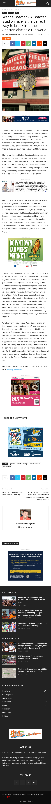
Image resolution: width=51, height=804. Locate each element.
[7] (25, 408)
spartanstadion (35, 464)
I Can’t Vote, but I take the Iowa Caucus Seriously (12, 493)
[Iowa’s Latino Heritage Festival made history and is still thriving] (9, 627)
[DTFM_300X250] (25, 270)
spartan (12, 464)
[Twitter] (17, 43)
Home (4, 9)
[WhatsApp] (28, 43)
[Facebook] (12, 43)
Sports (11, 9)
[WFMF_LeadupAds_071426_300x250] (25, 459)
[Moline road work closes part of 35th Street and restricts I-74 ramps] (9, 673)
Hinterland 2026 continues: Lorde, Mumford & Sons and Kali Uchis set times (31, 600)
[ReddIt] (39, 43)
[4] (25, 124)
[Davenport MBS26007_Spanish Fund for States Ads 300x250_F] (25, 580)
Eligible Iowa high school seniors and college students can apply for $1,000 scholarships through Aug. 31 (32, 645)
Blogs (17, 13)
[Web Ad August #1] (25, 194)
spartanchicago (22, 464)
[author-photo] (25, 520)
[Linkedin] (34, 43)
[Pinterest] (23, 43)
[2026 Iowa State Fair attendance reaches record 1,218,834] (9, 660)
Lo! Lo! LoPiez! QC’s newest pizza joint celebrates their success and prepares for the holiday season (37, 496)
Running (18, 9)
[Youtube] (34, 782)
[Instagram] (22, 782)
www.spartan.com (14, 369)
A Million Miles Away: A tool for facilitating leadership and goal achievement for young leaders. (30, 612)
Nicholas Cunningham (12, 34)
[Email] (45, 43)
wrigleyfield (7, 466)
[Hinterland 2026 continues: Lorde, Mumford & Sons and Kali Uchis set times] (9, 601)
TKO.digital (6, 797)
